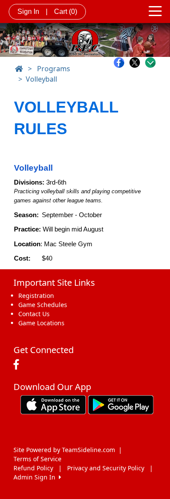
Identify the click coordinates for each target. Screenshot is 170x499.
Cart (65, 11)
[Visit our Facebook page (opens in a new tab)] (18, 364)
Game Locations (41, 323)
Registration (36, 295)
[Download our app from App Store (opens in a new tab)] (53, 404)
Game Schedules (42, 305)
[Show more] (150, 62)
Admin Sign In (36, 477)
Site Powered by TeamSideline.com (64, 450)
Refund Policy (33, 468)
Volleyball (41, 79)
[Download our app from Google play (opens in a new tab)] (120, 404)
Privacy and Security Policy (105, 468)
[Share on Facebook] (121, 62)
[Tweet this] (136, 62)
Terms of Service (37, 459)
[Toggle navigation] (155, 10)
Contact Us (34, 314)
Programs (53, 68)
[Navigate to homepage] (19, 68)
